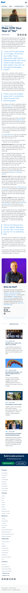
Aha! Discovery (4, 475)
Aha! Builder (4, 481)
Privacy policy (5, 587)
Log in (3, 559)
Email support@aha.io (6, 566)
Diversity (3, 504)
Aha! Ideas (4, 477)
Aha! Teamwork (4, 486)
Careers (3, 502)
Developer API (4, 554)
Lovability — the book (6, 513)
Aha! (20, 118)
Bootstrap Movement (6, 511)
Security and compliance (6, 556)
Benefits (3, 506)
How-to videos (4, 525)
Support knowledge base (6, 536)
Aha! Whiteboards (5, 479)
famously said (8, 106)
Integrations (4, 546)
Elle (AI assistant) (5, 548)
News (10, 6)
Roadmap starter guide (6, 531)
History (3, 498)
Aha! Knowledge (5, 488)
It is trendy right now (7, 134)
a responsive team (20, 119)
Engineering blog (5, 521)
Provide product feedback (6, 568)
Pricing (3, 543)
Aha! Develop (4, 483)
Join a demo (21, 463)
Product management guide (7, 529)
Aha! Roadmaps (5, 473)
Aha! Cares (4, 509)
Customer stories (5, 552)
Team (3, 500)
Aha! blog (4, 6)
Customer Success (5, 550)
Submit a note (4, 564)
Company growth (19, 6)
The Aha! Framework (5, 541)
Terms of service (12, 587)
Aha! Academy (4, 490)
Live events (4, 523)
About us (3, 495)
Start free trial (7, 463)
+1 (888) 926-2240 (5, 573)
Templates (4, 527)
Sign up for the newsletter (6, 571)
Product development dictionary (8, 534)
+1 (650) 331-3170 (5, 575)
